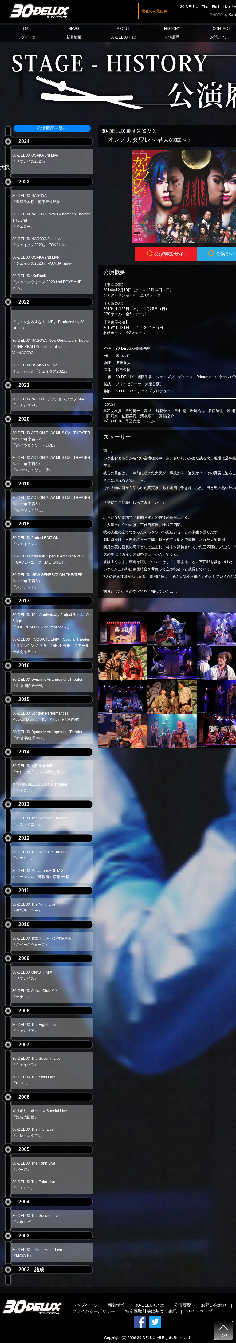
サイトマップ (199, 1311)
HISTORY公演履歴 (172, 33)
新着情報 (116, 1305)
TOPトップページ (25, 33)
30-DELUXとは (149, 1305)
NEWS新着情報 (73, 33)
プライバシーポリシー (93, 1311)
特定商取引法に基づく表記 (151, 1311)
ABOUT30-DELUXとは (123, 33)
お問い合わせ (214, 1305)
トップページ (85, 1305)
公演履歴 (182, 1305)
